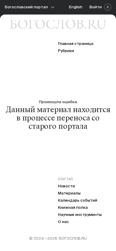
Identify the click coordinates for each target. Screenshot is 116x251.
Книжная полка (73, 207)
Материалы (69, 193)
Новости (66, 186)
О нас (63, 221)
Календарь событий (77, 200)
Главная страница (75, 43)
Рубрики (66, 50)
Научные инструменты (80, 214)
